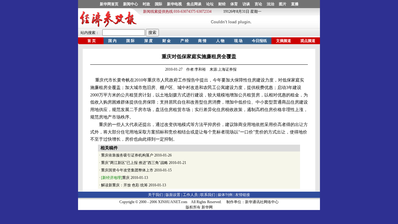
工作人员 (190, 195)
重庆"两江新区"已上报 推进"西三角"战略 (134, 163)
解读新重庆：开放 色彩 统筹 (124, 185)
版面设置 (172, 195)
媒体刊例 (225, 195)
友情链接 (242, 195)
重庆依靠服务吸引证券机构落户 (127, 155)
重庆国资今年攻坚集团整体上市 (127, 170)
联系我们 (207, 195)
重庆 (115, 177)
